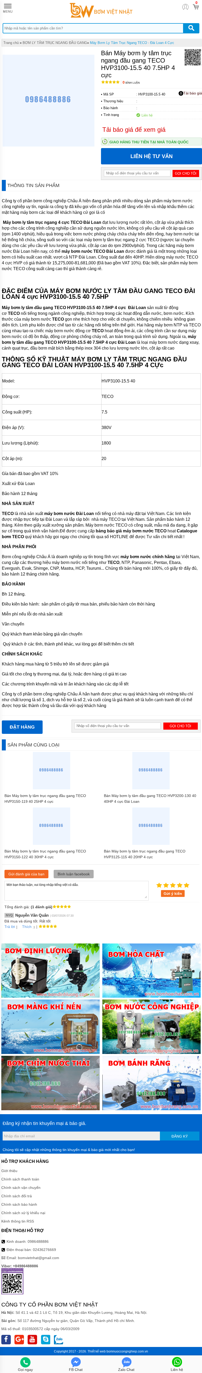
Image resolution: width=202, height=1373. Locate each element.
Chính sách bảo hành (19, 1204)
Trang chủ (11, 43)
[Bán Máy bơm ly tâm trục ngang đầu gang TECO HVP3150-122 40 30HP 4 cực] (51, 843)
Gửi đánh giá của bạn (26, 874)
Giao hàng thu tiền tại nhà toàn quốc (149, 142)
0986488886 (38, 1241)
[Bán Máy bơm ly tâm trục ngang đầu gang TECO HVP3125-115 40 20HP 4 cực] (151, 843)
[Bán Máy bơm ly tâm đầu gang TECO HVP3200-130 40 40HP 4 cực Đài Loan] (151, 788)
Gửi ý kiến (173, 893)
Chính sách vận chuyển (21, 1187)
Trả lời (9, 927)
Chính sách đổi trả (16, 1196)
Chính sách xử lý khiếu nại (23, 1213)
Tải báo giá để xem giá (133, 129)
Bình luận (131, 82)
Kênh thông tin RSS (17, 1221)
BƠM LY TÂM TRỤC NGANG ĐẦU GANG (55, 43)
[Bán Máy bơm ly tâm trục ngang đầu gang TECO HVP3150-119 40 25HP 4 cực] (51, 788)
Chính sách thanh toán (20, 1179)
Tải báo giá (192, 93)
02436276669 (44, 1250)
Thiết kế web (97, 1351)
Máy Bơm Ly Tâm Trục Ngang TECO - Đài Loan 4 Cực (132, 43)
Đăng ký (179, 1136)
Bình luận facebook (74, 874)
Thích (27, 927)
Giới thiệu (9, 1171)
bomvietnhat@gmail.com (38, 1258)
